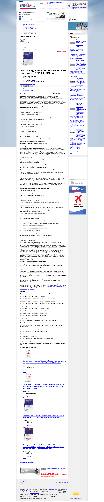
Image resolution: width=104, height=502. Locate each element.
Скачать (28, 370)
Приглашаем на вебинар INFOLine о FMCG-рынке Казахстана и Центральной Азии (81, 43)
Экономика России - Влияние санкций (55, 2)
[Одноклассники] (30, 86)
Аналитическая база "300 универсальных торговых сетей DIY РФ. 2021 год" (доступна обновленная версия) (43, 416)
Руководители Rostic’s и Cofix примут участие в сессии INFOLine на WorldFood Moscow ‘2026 (80, 82)
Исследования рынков (28, 27)
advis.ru (73, 151)
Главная (25, 44)
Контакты (65, 482)
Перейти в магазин (73, 20)
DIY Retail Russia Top (52, 3)
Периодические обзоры (29, 28)
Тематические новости (28, 24)
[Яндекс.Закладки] (24, 86)
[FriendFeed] (32, 86)
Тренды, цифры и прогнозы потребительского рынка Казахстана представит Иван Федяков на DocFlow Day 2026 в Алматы (81, 65)
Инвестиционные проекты (29, 25)
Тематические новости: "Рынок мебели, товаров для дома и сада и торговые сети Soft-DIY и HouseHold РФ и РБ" (44, 362)
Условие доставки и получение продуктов (31, 461)
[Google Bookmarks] (28, 86)
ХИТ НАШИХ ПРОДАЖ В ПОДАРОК (56, 468)
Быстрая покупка (30, 84)
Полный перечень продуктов (27, 462)
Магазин (25, 47)
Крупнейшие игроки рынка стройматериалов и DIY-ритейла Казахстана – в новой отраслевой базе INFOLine (80, 132)
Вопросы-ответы (62, 51)
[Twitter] (21, 86)
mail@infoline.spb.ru (77, 7)
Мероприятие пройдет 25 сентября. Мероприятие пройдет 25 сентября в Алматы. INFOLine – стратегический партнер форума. (77, 74)
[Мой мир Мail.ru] (26, 86)
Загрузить (32, 80)
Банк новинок (26, 30)
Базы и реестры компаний (29, 32)
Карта (59, 482)
